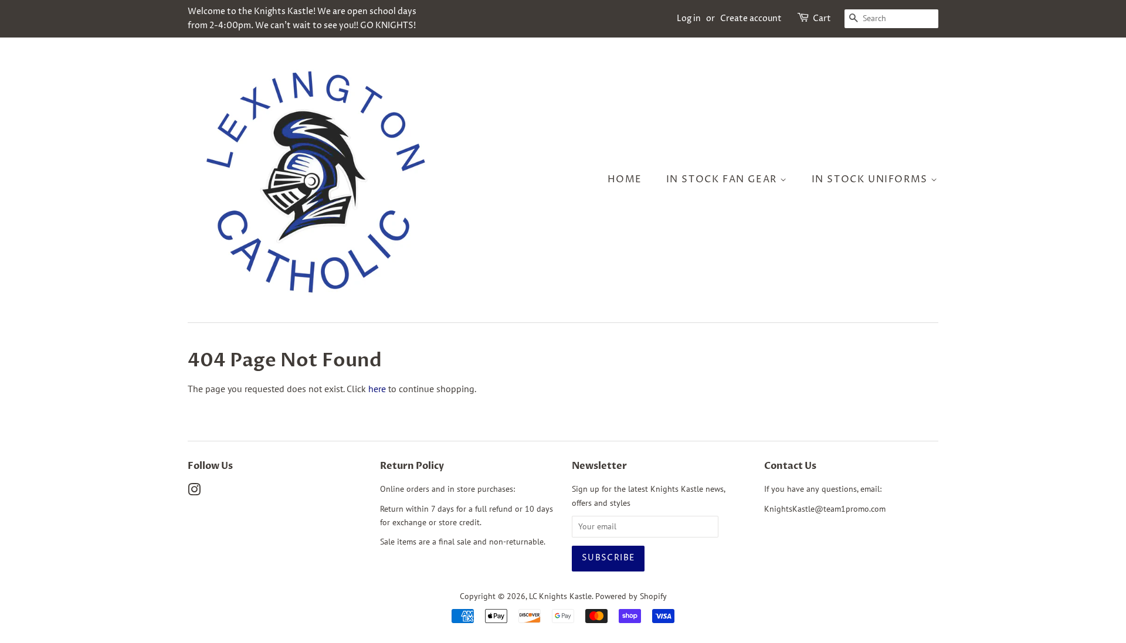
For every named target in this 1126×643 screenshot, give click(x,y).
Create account (751, 18)
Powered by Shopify (631, 596)
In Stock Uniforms (871, 179)
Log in (689, 18)
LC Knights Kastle (560, 596)
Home (625, 179)
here (377, 388)
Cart (822, 18)
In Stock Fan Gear (723, 179)
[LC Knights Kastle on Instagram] (194, 491)
